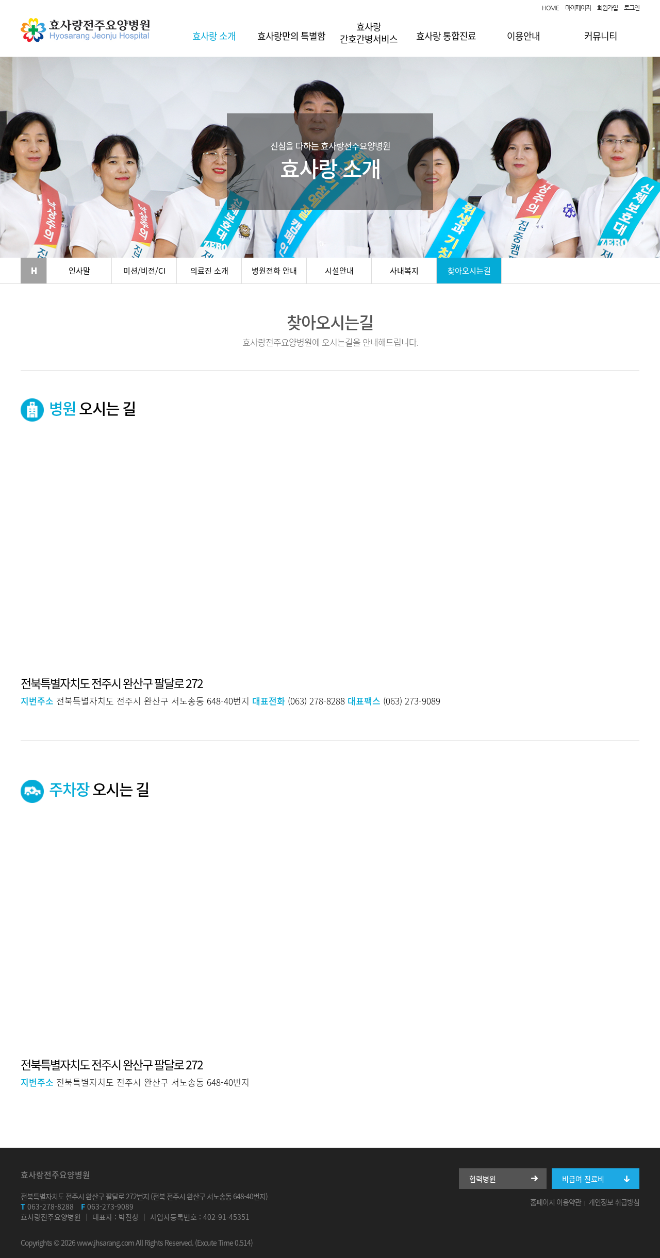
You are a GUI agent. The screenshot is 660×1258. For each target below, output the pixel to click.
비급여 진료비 (583, 1178)
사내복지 (404, 270)
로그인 (631, 7)
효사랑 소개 (214, 36)
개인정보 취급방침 (613, 1202)
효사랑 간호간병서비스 (369, 33)
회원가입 (607, 7)
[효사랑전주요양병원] (85, 39)
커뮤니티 (600, 36)
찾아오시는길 (469, 270)
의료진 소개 (209, 270)
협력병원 (482, 1178)
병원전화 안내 (274, 270)
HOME (550, 7)
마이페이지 (578, 7)
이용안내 (523, 36)
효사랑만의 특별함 (291, 36)
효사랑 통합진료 (446, 36)
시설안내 (339, 270)
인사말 (79, 270)
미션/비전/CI (144, 270)
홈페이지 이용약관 (555, 1202)
